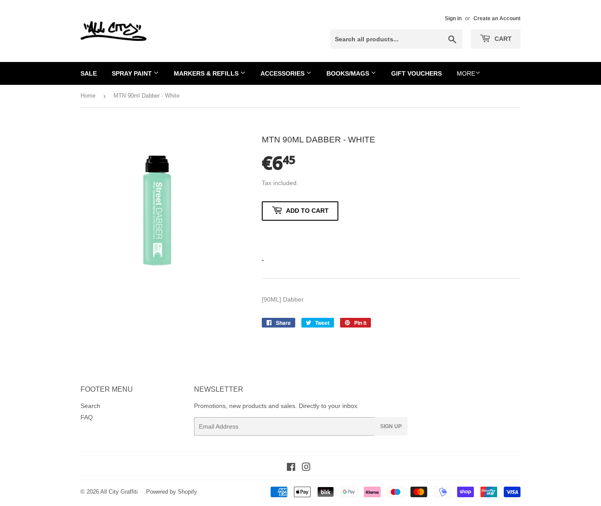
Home (88, 95)
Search (90, 405)
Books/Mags (348, 73)
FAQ (87, 417)
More (466, 73)
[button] (300, 236)
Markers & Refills (207, 73)
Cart (502, 38)
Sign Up (391, 426)
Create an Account (496, 18)
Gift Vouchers (416, 73)
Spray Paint (133, 73)
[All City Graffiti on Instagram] (306, 468)
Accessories (283, 73)
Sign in (453, 18)
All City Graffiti (119, 491)
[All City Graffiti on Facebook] (291, 468)
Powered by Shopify (171, 491)
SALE (89, 73)
